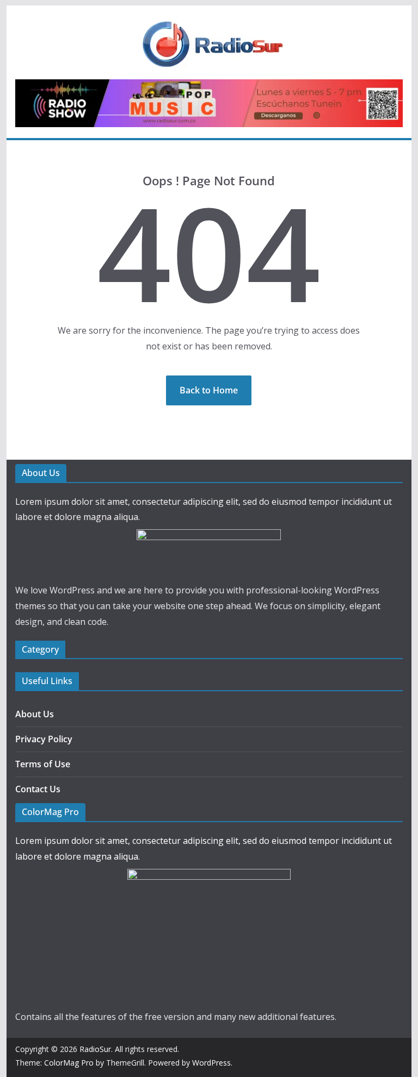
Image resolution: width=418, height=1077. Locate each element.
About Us (34, 714)
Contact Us (37, 789)
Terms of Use (42, 764)
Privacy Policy (43, 739)
